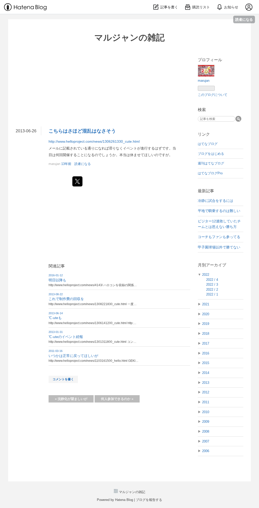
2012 (205, 392)
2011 (205, 402)
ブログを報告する (149, 500)
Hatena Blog (124, 500)
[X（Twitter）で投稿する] (77, 181)
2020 (205, 314)
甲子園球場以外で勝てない (219, 247)
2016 (205, 353)
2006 (205, 451)
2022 (205, 275)
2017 (205, 343)
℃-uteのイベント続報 (66, 337)
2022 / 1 (212, 294)
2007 (205, 441)
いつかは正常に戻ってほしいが (73, 356)
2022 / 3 (212, 284)
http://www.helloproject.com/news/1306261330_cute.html (94, 141)
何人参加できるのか (117, 399)
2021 (205, 304)
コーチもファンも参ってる (219, 237)
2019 (205, 324)
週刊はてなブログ (211, 163)
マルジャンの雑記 (129, 37)
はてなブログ (208, 144)
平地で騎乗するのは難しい (219, 211)
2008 (205, 431)
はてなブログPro (210, 173)
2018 (205, 333)
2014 (205, 373)
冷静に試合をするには (215, 201)
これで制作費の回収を (66, 299)
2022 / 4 (212, 280)
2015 (205, 363)
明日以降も (57, 280)
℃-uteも (55, 318)
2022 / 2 (212, 289)
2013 (205, 383)
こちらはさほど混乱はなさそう (82, 131)
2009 (205, 422)
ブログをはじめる (211, 154)
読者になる (244, 19)
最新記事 (206, 191)
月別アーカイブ (212, 265)
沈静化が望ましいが (71, 399)
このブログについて (212, 95)
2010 (205, 412)
